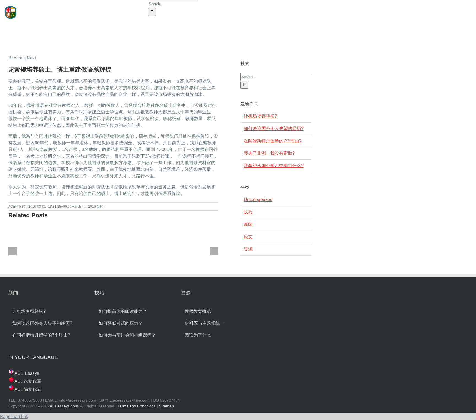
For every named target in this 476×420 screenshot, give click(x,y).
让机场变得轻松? (260, 116)
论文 (248, 236)
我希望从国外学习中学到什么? (274, 165)
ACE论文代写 (18, 206)
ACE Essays (26, 373)
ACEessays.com (64, 406)
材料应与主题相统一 (204, 323)
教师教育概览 (198, 311)
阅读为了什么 (198, 335)
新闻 (100, 206)
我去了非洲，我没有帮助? (269, 153)
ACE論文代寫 (27, 389)
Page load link (14, 416)
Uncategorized (258, 199)
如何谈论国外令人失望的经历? (274, 128)
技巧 (248, 212)
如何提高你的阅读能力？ (123, 311)
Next (31, 58)
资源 (248, 249)
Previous (17, 58)
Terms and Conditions (137, 406)
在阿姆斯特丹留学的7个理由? (273, 141)
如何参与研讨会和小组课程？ (127, 335)
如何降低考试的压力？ (121, 323)
